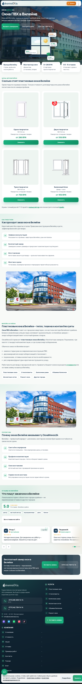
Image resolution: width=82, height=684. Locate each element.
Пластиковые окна (10, 372)
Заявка (72, 3)
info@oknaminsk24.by (11, 617)
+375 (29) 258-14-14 (45, 26)
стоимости (71, 365)
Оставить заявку (50, 565)
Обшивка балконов (59, 372)
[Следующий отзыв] (9, 547)
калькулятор (34, 207)
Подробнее (66, 678)
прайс (61, 207)
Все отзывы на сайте (12, 519)
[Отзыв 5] (79, 546)
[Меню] (78, 3)
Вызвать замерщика (10, 26)
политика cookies (33, 678)
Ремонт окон (25, 377)
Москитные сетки (10, 377)
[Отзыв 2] (74, 546)
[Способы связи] (4, 672)
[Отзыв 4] (78, 546)
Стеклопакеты (26, 372)
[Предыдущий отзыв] (4, 547)
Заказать (21, 142)
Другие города (39, 377)
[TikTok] (24, 621)
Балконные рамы (42, 372)
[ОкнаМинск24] (10, 3)
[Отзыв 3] (76, 546)
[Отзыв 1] (72, 546)
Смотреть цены (28, 26)
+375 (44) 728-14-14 (68, 565)
